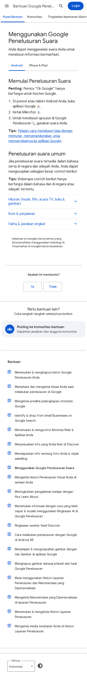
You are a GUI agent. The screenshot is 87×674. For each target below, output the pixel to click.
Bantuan (14, 362)
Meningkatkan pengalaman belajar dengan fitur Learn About (44, 494)
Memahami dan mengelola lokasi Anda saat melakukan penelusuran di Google (44, 389)
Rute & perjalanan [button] (21, 214)
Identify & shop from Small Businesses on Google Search (43, 418)
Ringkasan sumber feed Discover (37, 525)
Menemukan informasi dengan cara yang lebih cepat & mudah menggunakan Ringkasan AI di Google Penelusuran (46, 511)
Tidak (53, 286)
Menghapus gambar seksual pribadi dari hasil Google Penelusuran (46, 566)
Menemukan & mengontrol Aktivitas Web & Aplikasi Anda (44, 432)
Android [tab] (17, 65)
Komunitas (34, 17)
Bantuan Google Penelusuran (34, 6)
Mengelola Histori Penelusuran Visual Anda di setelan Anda (45, 479)
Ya (32, 286)
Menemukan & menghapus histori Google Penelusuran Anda (43, 375)
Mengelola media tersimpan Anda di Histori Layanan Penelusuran (44, 628)
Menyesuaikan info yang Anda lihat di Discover (47, 444)
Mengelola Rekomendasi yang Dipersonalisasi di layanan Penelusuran (46, 600)
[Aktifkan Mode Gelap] (40, 666)
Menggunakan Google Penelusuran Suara (44, 468)
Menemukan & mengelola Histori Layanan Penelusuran (43, 614)
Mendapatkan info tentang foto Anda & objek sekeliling (47, 456)
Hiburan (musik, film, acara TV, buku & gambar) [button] (36, 201)
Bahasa (16, 660)
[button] (7, 6)
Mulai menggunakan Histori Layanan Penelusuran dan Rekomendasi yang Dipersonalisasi (39, 583)
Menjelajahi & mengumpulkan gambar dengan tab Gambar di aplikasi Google (46, 551)
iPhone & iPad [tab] (38, 65)
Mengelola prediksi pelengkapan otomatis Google (44, 403)
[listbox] (21, 666)
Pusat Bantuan (13, 17)
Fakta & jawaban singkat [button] (26, 224)
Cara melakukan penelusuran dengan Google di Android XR (46, 537)
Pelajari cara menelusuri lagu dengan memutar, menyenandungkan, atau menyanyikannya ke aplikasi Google (40, 136)
